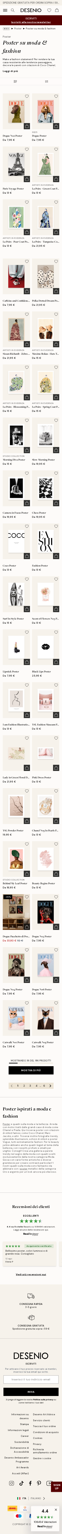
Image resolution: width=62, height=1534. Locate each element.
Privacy (37, 1444)
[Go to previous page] (12, 1086)
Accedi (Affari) (20, 1473)
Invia (31, 1391)
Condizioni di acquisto (46, 1432)
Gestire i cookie (42, 1458)
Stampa (24, 1424)
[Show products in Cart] (57, 10)
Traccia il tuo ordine (44, 1426)
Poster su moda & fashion (40, 28)
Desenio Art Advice (44, 1414)
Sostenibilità (21, 1442)
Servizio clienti (41, 1420)
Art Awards (22, 1467)
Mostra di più (31, 1070)
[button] (45, 1518)
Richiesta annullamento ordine (45, 1451)
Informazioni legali (18, 1430)
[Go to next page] (50, 1086)
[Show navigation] (5, 10)
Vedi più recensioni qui (31, 1274)
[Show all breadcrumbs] (6, 28)
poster (24, 1168)
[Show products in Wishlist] (49, 10)
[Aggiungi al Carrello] (27, 126)
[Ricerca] (13, 10)
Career (25, 1436)
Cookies (38, 1438)
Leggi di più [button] (10, 71)
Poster (18, 28)
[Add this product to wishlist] (27, 96)
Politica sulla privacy (43, 1399)
